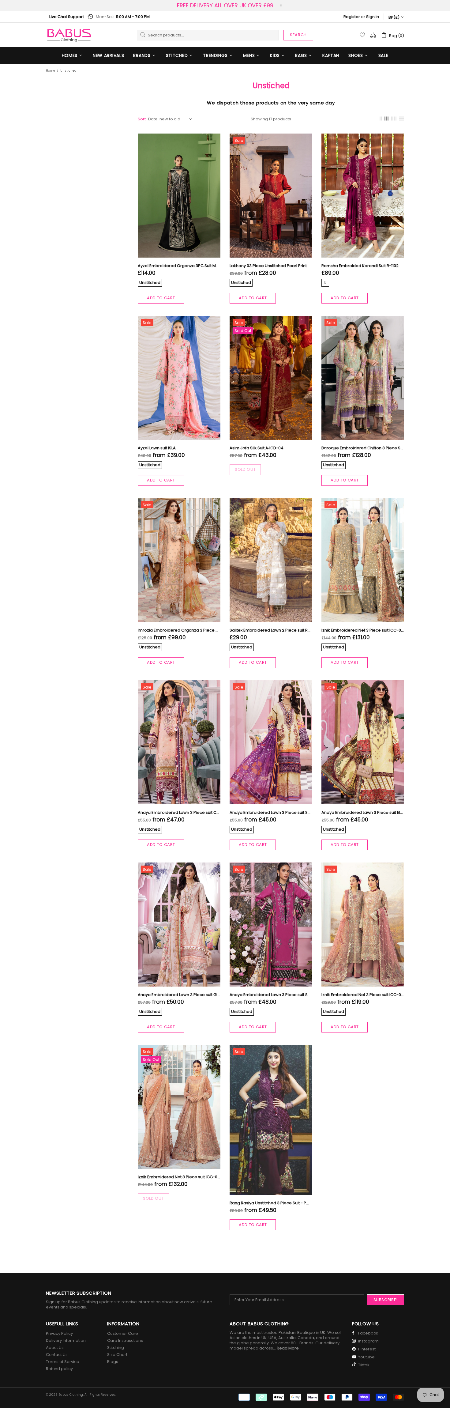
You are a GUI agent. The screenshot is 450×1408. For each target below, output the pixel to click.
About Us (55, 1347)
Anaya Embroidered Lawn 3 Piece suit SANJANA (271, 812)
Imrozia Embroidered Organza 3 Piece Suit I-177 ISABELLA (179, 630)
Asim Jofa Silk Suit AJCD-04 (256, 448)
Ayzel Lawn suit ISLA (157, 448)
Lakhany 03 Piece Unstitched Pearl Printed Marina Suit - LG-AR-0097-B (271, 265)
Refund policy (59, 1368)
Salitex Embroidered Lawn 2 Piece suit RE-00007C (271, 630)
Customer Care (122, 1333)
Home (50, 70)
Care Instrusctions (125, 1340)
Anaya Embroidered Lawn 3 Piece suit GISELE (179, 994)
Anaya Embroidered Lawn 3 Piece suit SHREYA (271, 994)
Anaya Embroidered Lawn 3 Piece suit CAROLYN (179, 812)
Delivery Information (66, 1340)
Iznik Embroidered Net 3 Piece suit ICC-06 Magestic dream (362, 630)
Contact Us (57, 1354)
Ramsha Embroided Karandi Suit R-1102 (360, 265)
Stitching (115, 1347)
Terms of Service (62, 1361)
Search (298, 35)
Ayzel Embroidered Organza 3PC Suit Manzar (179, 265)
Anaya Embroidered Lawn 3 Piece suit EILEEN (362, 812)
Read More (288, 1348)
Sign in (372, 16)
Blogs (112, 1361)
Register (351, 16)
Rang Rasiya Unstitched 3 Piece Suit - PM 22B (271, 1203)
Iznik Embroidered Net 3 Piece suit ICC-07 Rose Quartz (179, 1177)
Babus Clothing (69, 35)
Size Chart (117, 1354)
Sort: (142, 119)
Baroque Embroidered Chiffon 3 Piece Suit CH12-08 (362, 448)
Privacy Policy (59, 1333)
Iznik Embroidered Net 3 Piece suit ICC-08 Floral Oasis (362, 994)
